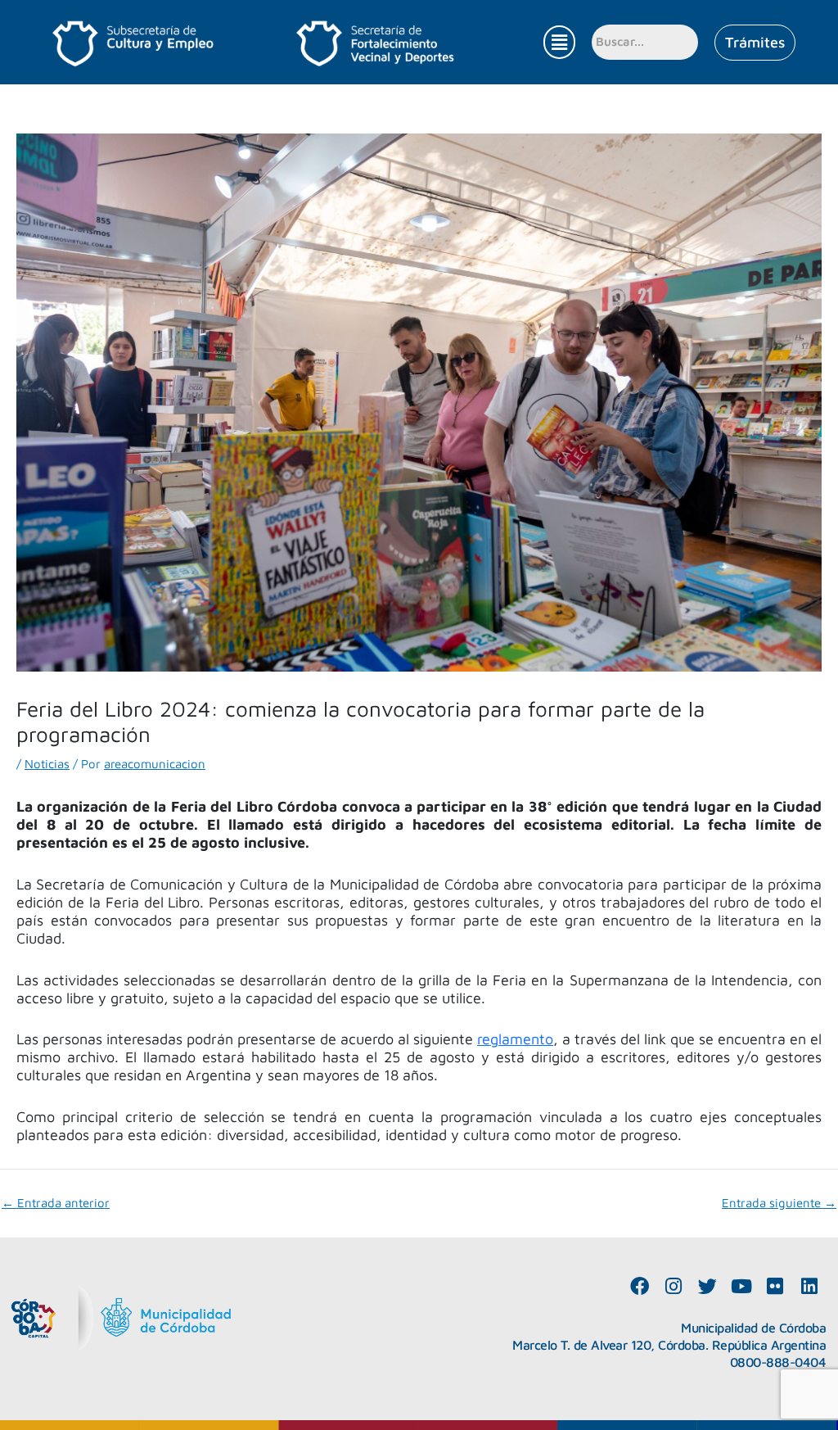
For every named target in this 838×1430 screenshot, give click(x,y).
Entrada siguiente (779, 1203)
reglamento (515, 1039)
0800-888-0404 (778, 1362)
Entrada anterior (56, 1203)
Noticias (47, 764)
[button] (558, 42)
